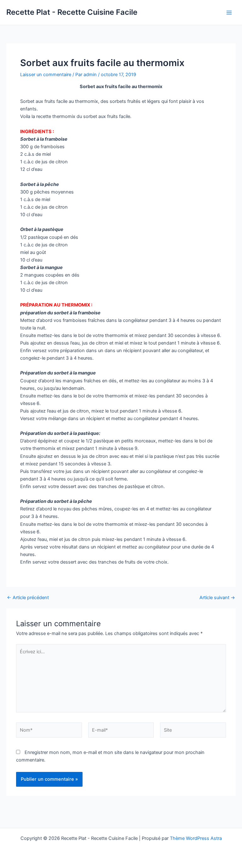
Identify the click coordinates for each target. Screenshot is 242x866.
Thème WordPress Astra (196, 838)
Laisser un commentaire (45, 74)
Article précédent (28, 597)
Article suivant (217, 597)
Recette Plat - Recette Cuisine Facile (71, 12)
